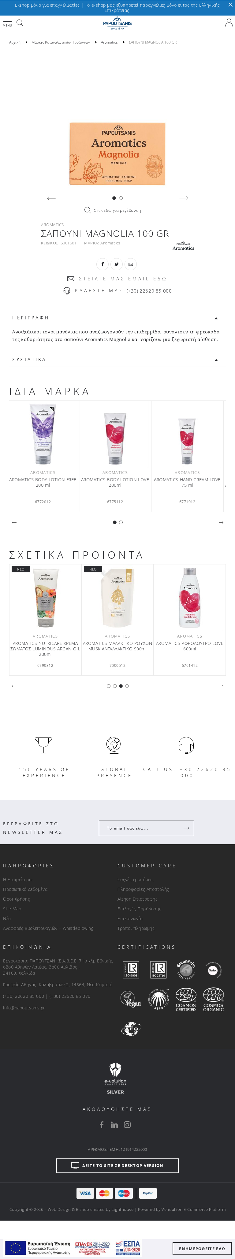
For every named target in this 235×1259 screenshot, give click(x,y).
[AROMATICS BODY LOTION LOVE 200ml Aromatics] (117, 434)
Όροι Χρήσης (16, 899)
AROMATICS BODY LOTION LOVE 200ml (118, 482)
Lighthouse (122, 1209)
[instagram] (127, 1124)
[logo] (117, 23)
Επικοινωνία (130, 918)
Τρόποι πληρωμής (136, 928)
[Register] (187, 828)
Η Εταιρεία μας (18, 879)
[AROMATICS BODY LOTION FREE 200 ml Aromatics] (45, 434)
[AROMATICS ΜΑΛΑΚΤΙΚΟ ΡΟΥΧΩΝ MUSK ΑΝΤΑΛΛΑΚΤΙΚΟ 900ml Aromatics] (117, 597)
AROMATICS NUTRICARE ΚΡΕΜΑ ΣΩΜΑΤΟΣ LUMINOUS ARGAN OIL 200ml (45, 649)
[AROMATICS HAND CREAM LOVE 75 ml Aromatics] (190, 434)
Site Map (12, 909)
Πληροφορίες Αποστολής (143, 889)
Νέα (7, 918)
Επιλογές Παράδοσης (139, 909)
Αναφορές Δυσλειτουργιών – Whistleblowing (48, 928)
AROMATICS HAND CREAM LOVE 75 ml (189, 482)
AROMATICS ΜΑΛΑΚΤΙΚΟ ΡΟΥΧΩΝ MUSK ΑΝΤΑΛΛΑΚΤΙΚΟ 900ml (117, 646)
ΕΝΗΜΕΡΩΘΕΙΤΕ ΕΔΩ (202, 1248)
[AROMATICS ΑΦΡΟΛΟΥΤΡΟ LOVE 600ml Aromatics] (190, 597)
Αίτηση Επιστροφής (138, 899)
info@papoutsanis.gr (24, 1008)
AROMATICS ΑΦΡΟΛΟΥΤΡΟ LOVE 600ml (190, 646)
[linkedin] (114, 1124)
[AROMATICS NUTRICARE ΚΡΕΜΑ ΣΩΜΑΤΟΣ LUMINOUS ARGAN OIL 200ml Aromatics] (45, 597)
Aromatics (110, 243)
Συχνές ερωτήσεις (136, 879)
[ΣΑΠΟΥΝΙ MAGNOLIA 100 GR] (117, 122)
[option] (117, 122)
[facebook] (101, 1124)
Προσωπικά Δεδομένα (25, 889)
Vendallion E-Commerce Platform (194, 1209)
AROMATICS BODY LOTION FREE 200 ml (45, 482)
